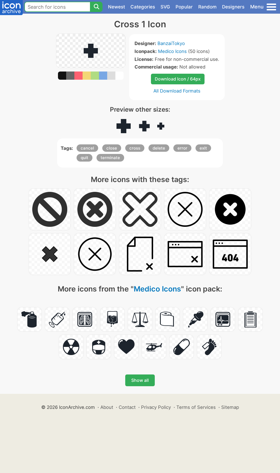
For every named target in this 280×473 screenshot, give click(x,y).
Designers (233, 7)
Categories (142, 7)
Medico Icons (172, 51)
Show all (140, 380)
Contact (127, 407)
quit (84, 157)
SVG (165, 7)
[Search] (96, 7)
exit (203, 148)
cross (134, 148)
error (182, 148)
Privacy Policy (156, 407)
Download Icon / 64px (178, 79)
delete (159, 148)
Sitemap (230, 407)
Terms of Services (196, 407)
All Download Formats (176, 91)
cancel (87, 148)
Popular (184, 7)
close (111, 148)
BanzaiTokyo (171, 43)
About (106, 407)
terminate (110, 157)
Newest (116, 7)
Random (207, 7)
